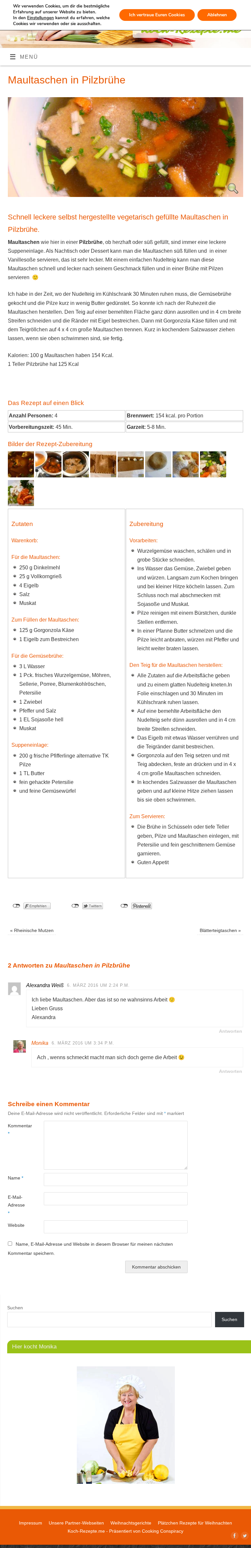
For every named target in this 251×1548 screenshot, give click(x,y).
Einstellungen (40, 18)
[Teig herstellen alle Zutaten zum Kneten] (186, 475)
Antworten (230, 1031)
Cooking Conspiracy (162, 1531)
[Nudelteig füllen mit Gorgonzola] (131, 475)
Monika (39, 1043)
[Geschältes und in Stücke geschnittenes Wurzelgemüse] (21, 504)
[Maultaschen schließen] (103, 475)
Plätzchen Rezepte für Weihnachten (195, 1522)
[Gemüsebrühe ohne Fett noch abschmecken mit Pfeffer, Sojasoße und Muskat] (48, 475)
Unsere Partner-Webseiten (76, 1522)
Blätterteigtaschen (220, 930)
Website (16, 1225)
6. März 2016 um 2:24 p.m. (98, 985)
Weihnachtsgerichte (130, 1522)
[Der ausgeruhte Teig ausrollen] (158, 475)
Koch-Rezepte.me (86, 1531)
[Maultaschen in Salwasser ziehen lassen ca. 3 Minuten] (76, 475)
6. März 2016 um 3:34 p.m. (83, 1043)
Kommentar (17, 1129)
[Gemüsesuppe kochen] (213, 475)
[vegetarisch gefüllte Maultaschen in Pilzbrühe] (21, 475)
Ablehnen (217, 15)
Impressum (30, 1522)
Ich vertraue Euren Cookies (157, 15)
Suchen (15, 1307)
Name (15, 1177)
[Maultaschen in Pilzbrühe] (125, 195)
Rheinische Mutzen (32, 930)
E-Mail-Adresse (16, 1205)
